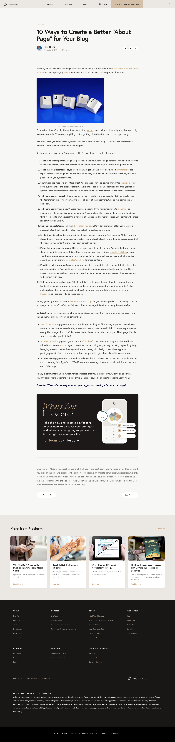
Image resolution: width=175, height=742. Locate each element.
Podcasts (130, 625)
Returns (92, 653)
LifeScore (127, 4)
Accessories (17, 638)
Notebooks (17, 629)
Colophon (87, 341)
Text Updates (132, 633)
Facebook (45, 293)
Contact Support (95, 662)
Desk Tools (17, 633)
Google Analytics (118, 251)
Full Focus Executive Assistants (63, 629)
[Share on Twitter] (130, 48)
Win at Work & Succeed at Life (101, 620)
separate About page (81, 301)
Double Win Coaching (59, 653)
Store (104, 4)
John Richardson (48, 324)
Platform (41, 24)
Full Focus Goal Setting (60, 625)
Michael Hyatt (49, 47)
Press (15, 662)
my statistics (123, 169)
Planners (16, 620)
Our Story (17, 653)
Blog (128, 616)
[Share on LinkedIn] (136, 48)
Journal (16, 625)
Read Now (17, 584)
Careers (16, 658)
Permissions (86, 733)
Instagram (32, 678)
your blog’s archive (75, 259)
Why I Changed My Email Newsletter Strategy (104, 566)
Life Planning (18, 616)
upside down (128, 182)
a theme (122, 208)
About (86, 4)
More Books (93, 638)
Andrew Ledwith (48, 341)
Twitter (120, 289)
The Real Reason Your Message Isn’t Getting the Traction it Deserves (146, 567)
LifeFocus (55, 616)
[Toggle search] (168, 4)
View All (161, 528)
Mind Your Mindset (96, 616)
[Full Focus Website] (138, 678)
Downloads (131, 629)
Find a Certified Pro (59, 658)
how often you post (83, 225)
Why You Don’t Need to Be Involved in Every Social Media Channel (28, 567)
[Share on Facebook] (125, 48)
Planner (68, 4)
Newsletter (131, 620)
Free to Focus (56, 620)
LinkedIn (46, 678)
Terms (103, 733)
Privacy (116, 733)
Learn (50, 4)
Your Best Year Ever (97, 629)
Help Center (93, 658)
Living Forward (94, 633)
